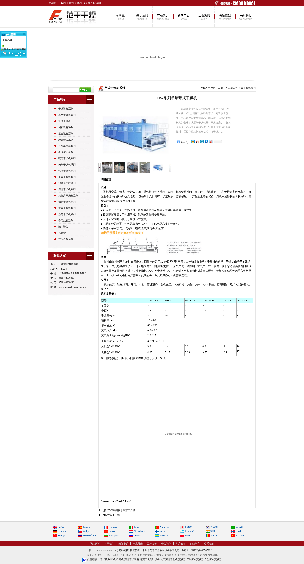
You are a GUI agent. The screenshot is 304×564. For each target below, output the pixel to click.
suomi (162, 531)
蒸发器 (182, 559)
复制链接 (123, 550)
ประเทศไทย (89, 535)
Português (164, 526)
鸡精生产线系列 (67, 183)
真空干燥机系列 (67, 114)
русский (138, 535)
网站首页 (121, 16)
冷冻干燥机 (64, 121)
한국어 (214, 526)
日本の (188, 526)
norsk (238, 531)
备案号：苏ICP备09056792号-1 (198, 550)
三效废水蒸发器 (195, 559)
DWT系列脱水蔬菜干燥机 (121, 510)
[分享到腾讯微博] (202, 141)
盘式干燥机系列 (67, 208)
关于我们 (142, 16)
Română (214, 535)
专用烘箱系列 (65, 220)
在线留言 (195, 543)
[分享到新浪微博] (197, 141)
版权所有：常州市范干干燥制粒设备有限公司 (155, 550)
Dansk (112, 531)
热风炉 (62, 232)
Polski (188, 535)
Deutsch (62, 531)
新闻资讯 (183, 16)
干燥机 (104, 559)
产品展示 (162, 16)
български (114, 535)
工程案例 (204, 16)
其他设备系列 (65, 239)
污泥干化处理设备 (150, 559)
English (61, 526)
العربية (239, 526)
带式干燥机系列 (67, 177)
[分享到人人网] (206, 141)
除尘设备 (63, 226)
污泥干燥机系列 (67, 189)
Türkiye (61, 535)
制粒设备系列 (65, 127)
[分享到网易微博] (211, 141)
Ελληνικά (189, 531)
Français (113, 526)
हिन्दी (212, 531)
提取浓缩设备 (65, 152)
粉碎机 (120, 559)
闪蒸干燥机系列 (67, 164)
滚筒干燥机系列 (67, 214)
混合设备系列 (65, 133)
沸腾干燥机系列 (67, 201)
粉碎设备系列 (65, 139)
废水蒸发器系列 (67, 146)
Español (87, 526)
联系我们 (245, 16)
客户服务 (181, 543)
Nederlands (139, 531)
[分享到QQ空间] (192, 141)
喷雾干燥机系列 (67, 158)
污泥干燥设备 (131, 559)
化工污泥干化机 (169, 559)
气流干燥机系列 (67, 170)
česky (86, 531)
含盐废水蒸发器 (213, 559)
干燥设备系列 (65, 108)
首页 (220, 88)
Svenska (163, 535)
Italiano (137, 526)
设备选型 (224, 16)
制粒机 (112, 559)
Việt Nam (240, 535)
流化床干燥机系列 (68, 195)
